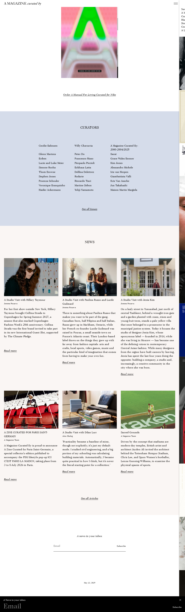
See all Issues (89, 208)
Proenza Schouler (49, 180)
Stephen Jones (47, 176)
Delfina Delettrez (84, 171)
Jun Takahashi (118, 185)
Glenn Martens (47, 153)
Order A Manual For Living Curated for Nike (89, 94)
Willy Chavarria (84, 145)
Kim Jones (116, 162)
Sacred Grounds (130, 432)
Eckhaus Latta (83, 167)
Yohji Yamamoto (84, 189)
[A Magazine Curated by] (23, 3)
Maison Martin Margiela (123, 189)
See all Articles (89, 498)
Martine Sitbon (83, 185)
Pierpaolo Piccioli (85, 162)
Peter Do (80, 153)
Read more (10, 350)
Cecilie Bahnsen (48, 145)
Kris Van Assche (119, 180)
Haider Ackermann (50, 189)
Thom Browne (47, 171)
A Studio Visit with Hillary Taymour (24, 299)
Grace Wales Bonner (122, 158)
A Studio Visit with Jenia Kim (138, 299)
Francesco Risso (84, 158)
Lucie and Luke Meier (51, 162)
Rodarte (79, 176)
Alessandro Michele (121, 167)
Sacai (113, 153)
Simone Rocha (47, 167)
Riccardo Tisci (83, 180)
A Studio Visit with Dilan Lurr (79, 432)
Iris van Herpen (119, 171)
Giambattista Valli (120, 176)
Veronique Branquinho (52, 185)
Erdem (42, 158)
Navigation (175, 3)
